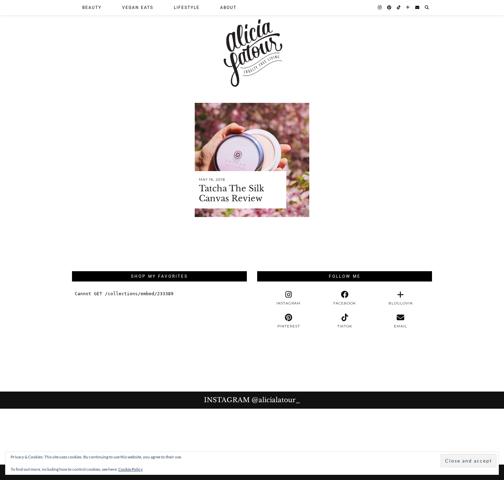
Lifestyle (187, 7)
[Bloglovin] (408, 7)
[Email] (417, 7)
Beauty (91, 7)
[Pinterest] (389, 7)
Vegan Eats (137, 7)
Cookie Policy (130, 469)
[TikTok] (399, 7)
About (228, 7)
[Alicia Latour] (252, 45)
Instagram (252, 400)
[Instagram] (380, 7)
